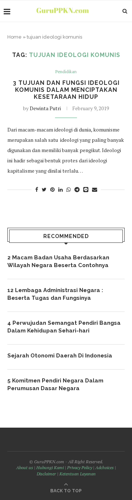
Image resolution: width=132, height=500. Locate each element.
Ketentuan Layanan (77, 473)
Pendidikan (66, 71)
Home (14, 37)
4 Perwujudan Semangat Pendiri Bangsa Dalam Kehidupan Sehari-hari (64, 327)
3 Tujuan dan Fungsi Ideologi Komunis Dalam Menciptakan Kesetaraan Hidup (66, 89)
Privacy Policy (79, 467)
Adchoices (104, 467)
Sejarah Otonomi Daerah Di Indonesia (59, 355)
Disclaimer (46, 473)
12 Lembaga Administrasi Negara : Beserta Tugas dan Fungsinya (55, 294)
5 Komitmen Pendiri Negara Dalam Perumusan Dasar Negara (55, 384)
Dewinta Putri (45, 108)
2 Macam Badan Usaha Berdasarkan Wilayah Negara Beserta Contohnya (58, 261)
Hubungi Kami (50, 467)
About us (24, 467)
